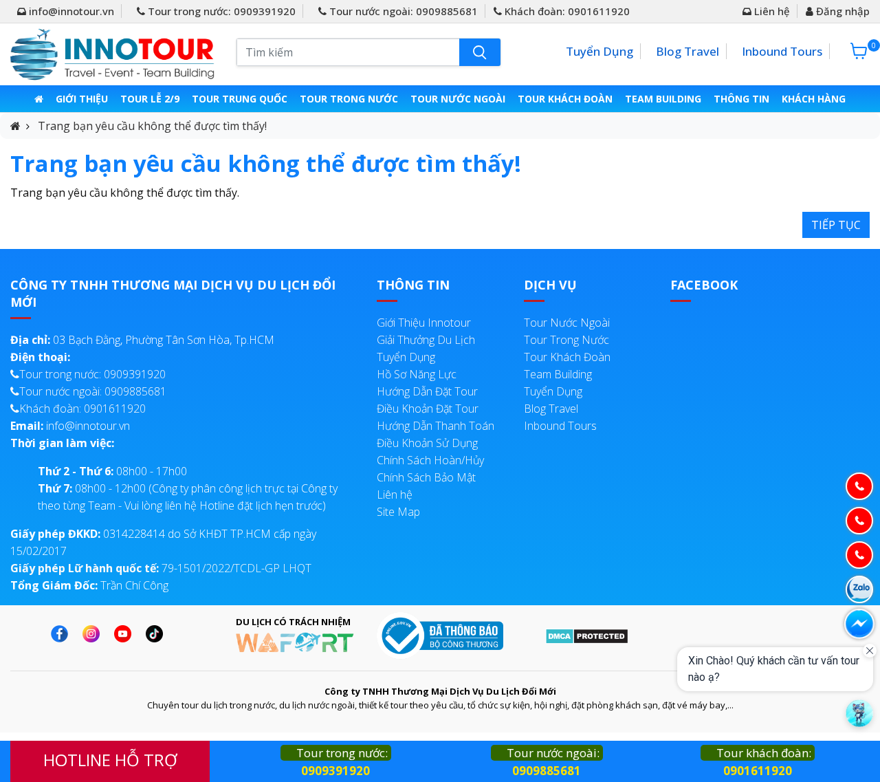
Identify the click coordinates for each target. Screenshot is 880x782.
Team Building (663, 98)
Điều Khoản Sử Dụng (427, 442)
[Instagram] (94, 633)
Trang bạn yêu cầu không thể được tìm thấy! (152, 125)
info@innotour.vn (70, 11)
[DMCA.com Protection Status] (586, 635)
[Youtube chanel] (126, 633)
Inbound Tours (782, 51)
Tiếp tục (836, 224)
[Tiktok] (158, 633)
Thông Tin (741, 98)
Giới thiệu (82, 98)
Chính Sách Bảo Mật (426, 477)
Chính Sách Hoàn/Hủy (430, 460)
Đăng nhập (841, 11)
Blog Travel (687, 51)
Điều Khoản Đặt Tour (427, 408)
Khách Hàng (814, 98)
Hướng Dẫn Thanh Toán (435, 425)
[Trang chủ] (39, 98)
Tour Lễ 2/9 (149, 98)
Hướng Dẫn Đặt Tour (427, 391)
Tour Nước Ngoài (457, 98)
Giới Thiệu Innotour (424, 322)
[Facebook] (63, 633)
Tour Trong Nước (349, 98)
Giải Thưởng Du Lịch (426, 339)
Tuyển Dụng (599, 51)
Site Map (398, 511)
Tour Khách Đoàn (565, 98)
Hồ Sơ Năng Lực (416, 374)
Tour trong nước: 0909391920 (220, 11)
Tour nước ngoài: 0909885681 (402, 11)
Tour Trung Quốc (239, 98)
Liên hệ (770, 11)
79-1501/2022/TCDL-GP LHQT (160, 568)
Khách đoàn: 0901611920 (566, 11)
